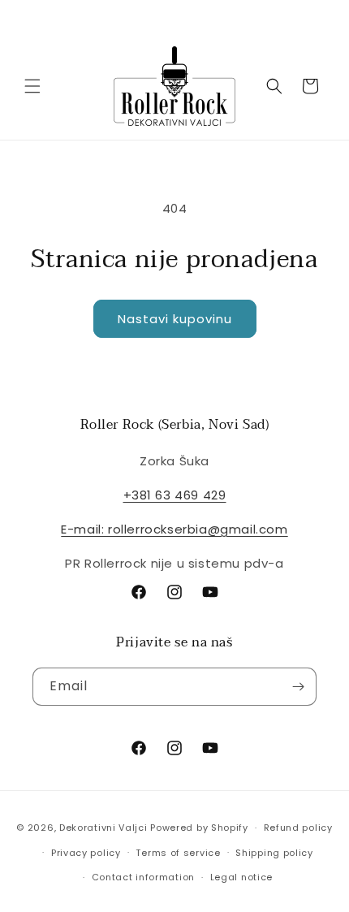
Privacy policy (86, 852)
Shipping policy (274, 852)
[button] (32, 86)
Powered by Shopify (199, 827)
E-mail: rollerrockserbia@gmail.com (174, 529)
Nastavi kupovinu (175, 318)
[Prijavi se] (298, 687)
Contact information (143, 877)
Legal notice (241, 877)
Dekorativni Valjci (103, 827)
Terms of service (178, 852)
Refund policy (298, 827)
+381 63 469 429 (174, 495)
